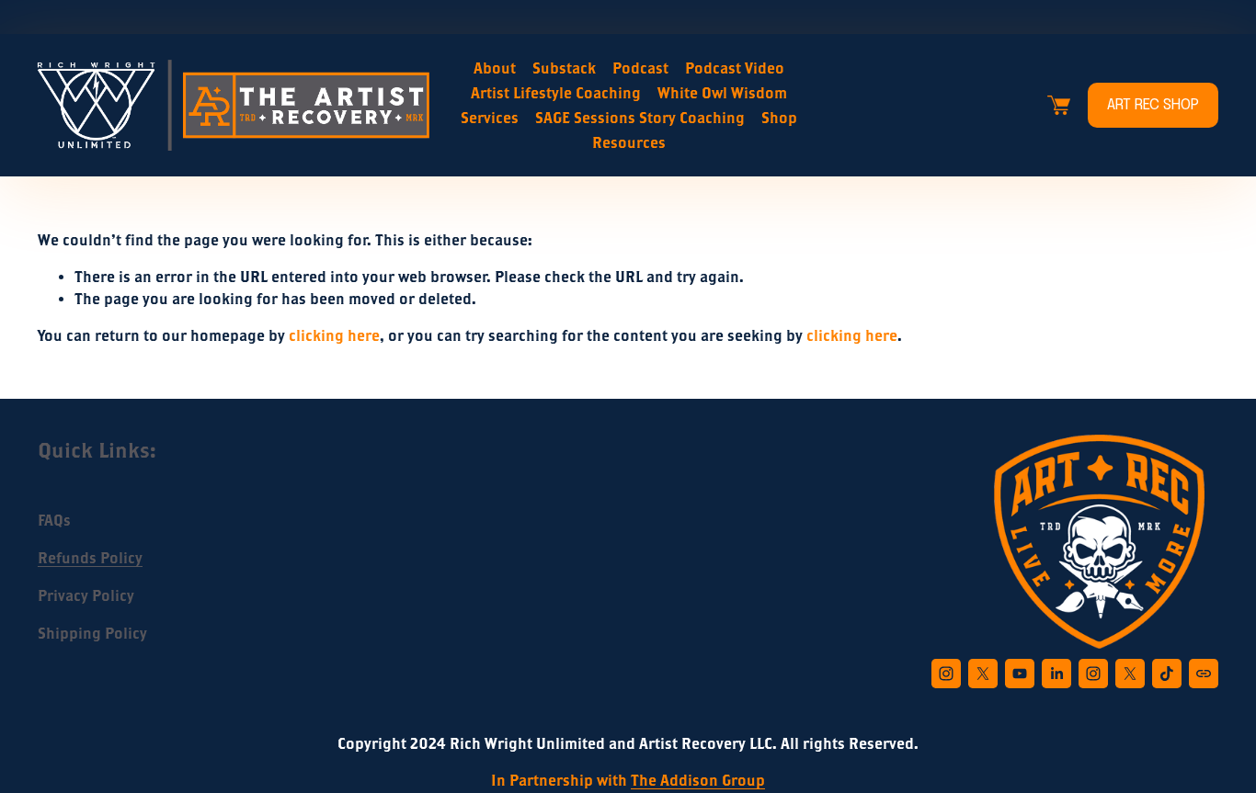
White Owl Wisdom (722, 93)
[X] (983, 673)
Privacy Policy (86, 595)
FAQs (54, 520)
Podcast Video (734, 68)
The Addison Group (698, 780)
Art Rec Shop (1153, 105)
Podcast (640, 68)
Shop (779, 117)
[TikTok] (1167, 673)
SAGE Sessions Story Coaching (640, 117)
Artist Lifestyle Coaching (556, 93)
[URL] (1203, 673)
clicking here (334, 335)
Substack (564, 68)
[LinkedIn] (1056, 673)
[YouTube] (1019, 673)
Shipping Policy (92, 633)
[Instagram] (946, 673)
